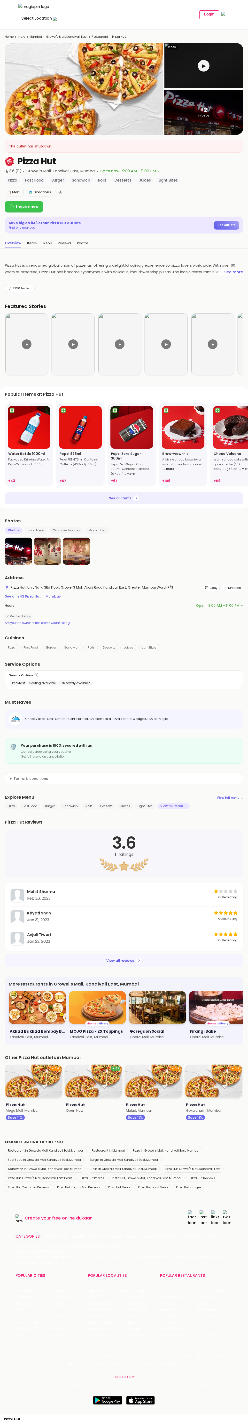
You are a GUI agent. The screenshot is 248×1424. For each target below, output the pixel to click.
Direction (234, 588)
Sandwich (71, 647)
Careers (149, 1363)
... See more (231, 272)
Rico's (200, 1329)
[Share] (60, 192)
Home (9, 37)
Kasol (20, 1335)
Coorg (56, 1329)
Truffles (166, 1291)
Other (212, 1236)
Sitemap (186, 1355)
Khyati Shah (39, 913)
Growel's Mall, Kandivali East (66, 37)
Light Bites (148, 647)
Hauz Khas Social (210, 1335)
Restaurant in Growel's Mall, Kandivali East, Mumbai (46, 1150)
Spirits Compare (128, 1355)
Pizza (11, 647)
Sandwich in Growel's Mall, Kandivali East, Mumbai (45, 1169)
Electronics (154, 1236)
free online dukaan (72, 1218)
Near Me (105, 1355)
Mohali (21, 1316)
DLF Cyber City (100, 1303)
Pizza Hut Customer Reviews (28, 1187)
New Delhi (24, 1291)
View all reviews (120, 960)
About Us (55, 1355)
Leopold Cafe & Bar (212, 1322)
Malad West (98, 1329)
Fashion (96, 1236)
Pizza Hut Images (188, 1187)
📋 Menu (14, 192)
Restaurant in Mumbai (108, 1150)
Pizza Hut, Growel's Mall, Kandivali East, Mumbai (146, 1178)
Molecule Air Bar (173, 1310)
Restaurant (100, 37)
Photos (13, 530)
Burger (51, 647)
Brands (74, 1363)
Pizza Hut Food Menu (153, 1187)
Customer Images (66, 530)
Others (207, 1384)
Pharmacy (193, 1236)
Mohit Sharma (41, 891)
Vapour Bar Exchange (177, 1316)
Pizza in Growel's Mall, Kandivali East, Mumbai (166, 1150)
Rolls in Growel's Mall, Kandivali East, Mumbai (124, 1169)
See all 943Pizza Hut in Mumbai (33, 596)
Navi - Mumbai (28, 1322)
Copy (213, 588)
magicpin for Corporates (104, 1363)
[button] (203, 65)
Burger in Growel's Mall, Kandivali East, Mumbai (124, 1160)
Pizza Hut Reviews (202, 1178)
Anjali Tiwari (39, 934)
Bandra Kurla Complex (105, 1322)
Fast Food (30, 647)
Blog (91, 1355)
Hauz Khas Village (102, 1335)
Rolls (91, 647)
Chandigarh (61, 1297)
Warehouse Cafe (210, 1310)
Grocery (115, 1236)
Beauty (78, 1236)
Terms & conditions (31, 778)
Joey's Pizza (170, 1329)
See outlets (226, 225)
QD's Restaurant (173, 1335)
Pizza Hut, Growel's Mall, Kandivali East (192, 1169)
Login (209, 14)
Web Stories (169, 1363)
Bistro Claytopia (209, 1291)
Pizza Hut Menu (119, 1187)
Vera (131, 1363)
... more (129, 474)
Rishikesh (23, 1329)
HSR (91, 1297)
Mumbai (36, 37)
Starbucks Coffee (175, 1322)
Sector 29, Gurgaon (139, 1297)
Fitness (133, 1236)
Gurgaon (58, 1291)
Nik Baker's (168, 1303)
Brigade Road (134, 1291)
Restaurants (56, 1236)
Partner (217, 1355)
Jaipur (21, 1310)
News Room (34, 1355)
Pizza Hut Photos (92, 1178)
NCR (54, 1310)
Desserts (109, 647)
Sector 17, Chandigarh (141, 1310)
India (21, 37)
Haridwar (58, 1335)
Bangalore (24, 1297)
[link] (29, 444)
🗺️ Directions (39, 192)
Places (202, 1355)
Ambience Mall (135, 1303)
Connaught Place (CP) (141, 1329)
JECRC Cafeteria (210, 1316)
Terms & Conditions (160, 1355)
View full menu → (230, 798)
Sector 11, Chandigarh (105, 1316)
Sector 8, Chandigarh (105, 1310)
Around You (75, 1355)
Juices (128, 647)
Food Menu (36, 530)
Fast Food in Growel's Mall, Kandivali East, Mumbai (45, 1160)
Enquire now (27, 206)
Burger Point (206, 1297)
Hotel (174, 1236)
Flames (202, 1303)
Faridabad (59, 1303)
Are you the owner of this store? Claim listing (37, 623)
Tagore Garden (136, 1335)
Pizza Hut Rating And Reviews (78, 1187)
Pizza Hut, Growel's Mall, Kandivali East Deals (40, 1178)
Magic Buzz (97, 530)
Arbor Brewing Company (177, 1297)
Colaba (129, 1322)
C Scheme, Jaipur (138, 1316)
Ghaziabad (25, 1303)
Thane (56, 1322)
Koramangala (99, 1291)
